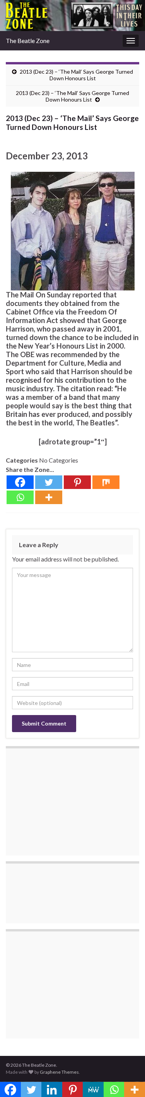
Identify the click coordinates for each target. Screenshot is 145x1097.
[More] (48, 497)
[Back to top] (127, 1079)
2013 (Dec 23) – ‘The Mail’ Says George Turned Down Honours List (76, 74)
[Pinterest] (77, 482)
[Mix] (105, 482)
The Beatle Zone (27, 40)
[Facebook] (20, 482)
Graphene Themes (59, 1072)
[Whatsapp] (20, 497)
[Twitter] (48, 482)
